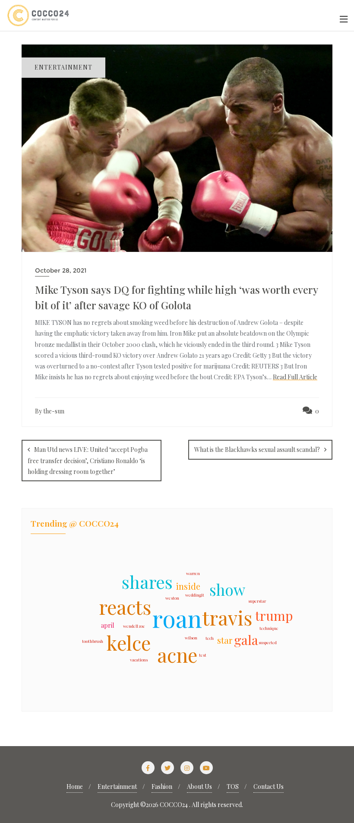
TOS (233, 786)
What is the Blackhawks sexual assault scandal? (257, 449)
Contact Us (268, 786)
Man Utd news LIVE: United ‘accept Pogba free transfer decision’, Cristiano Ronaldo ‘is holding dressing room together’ (88, 460)
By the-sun (49, 411)
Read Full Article (295, 377)
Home (74, 786)
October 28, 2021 (60, 270)
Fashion (162, 786)
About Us (199, 786)
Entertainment (117, 786)
